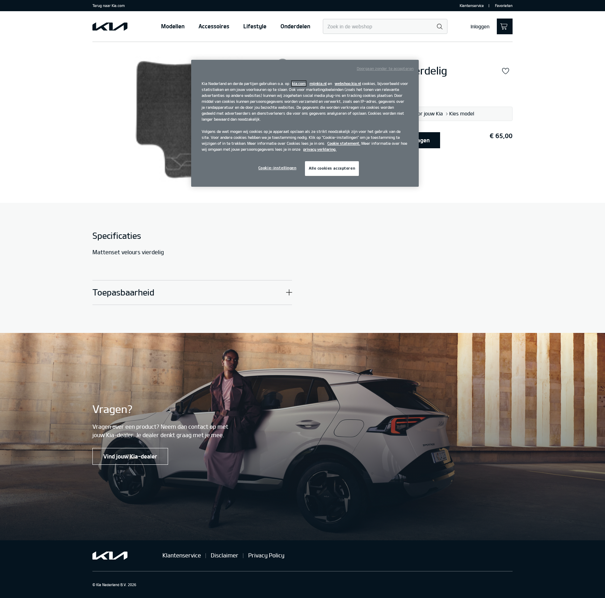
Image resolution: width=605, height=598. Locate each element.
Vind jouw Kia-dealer (130, 456)
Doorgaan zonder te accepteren (385, 68)
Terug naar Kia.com (108, 5)
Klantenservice (472, 5)
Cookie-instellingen (277, 167)
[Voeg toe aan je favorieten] (506, 71)
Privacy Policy (266, 555)
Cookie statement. (343, 143)
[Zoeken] (439, 27)
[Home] (109, 26)
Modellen (173, 26)
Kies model (461, 113)
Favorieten (504, 5)
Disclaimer (224, 555)
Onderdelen (295, 26)
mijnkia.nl (318, 83)
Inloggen (480, 26)
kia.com (299, 83)
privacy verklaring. (319, 149)
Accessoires (214, 26)
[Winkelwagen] (505, 26)
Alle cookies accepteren (332, 168)
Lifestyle (254, 26)
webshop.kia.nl (348, 83)
